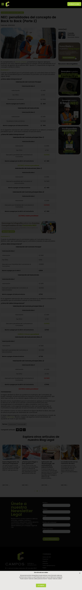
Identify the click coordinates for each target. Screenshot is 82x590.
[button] (2, 4)
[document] (41, 295)
